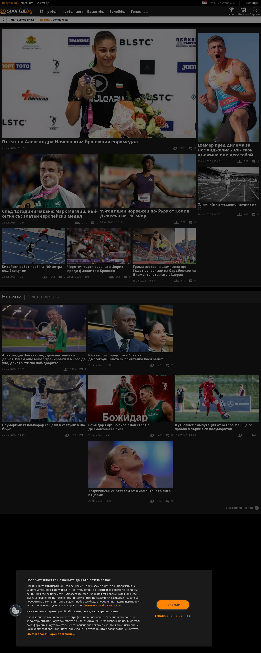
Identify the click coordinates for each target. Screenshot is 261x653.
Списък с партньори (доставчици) (51, 634)
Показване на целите (173, 616)
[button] (15, 610)
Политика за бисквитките (102, 605)
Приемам (172, 605)
